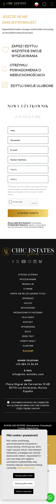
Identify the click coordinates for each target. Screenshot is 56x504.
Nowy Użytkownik (28, 106)
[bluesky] (41, 261)
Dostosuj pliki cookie (23, 483)
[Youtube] (24, 261)
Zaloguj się (28, 117)
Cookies (21, 428)
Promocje (28, 284)
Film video (28, 317)
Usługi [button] (28, 303)
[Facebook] (13, 261)
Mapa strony (32, 428)
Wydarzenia (28, 327)
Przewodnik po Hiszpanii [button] (28, 312)
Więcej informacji (25, 467)
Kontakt (28, 322)
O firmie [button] (28, 289)
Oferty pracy (28, 341)
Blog (28, 331)
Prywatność (45, 425)
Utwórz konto (28, 213)
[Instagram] (30, 261)
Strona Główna (28, 274)
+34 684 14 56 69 (27, 364)
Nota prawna (33, 425)
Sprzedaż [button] (28, 298)
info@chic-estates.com (28, 374)
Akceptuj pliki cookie (23, 475)
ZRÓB (28, 336)
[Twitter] (18, 261)
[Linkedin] (35, 261)
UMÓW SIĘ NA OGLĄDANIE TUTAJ (28, 293)
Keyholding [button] (28, 308)
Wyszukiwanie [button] (28, 279)
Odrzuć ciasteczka (23, 491)
